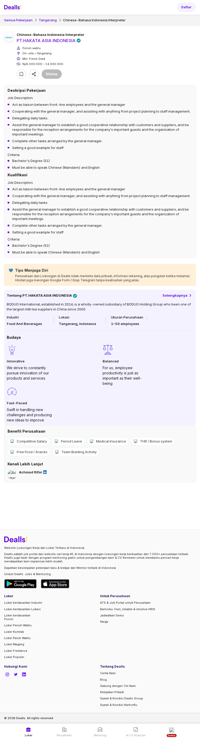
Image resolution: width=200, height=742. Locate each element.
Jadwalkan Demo (112, 615)
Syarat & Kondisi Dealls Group (121, 698)
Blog (103, 679)
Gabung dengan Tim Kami (118, 686)
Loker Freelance (15, 651)
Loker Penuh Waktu (18, 625)
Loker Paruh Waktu (17, 638)
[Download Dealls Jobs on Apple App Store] (55, 583)
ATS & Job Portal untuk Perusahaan (125, 602)
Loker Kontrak (14, 632)
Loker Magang (14, 644)
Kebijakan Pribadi (112, 692)
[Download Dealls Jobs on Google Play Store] (20, 583)
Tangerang (48, 20)
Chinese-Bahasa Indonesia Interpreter (94, 20)
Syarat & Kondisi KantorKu (118, 705)
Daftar (186, 7)
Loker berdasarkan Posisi (17, 617)
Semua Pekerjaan (18, 20)
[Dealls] (13, 7)
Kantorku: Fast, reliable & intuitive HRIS (127, 609)
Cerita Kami (108, 673)
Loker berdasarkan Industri (23, 602)
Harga (104, 621)
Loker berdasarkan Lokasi (22, 609)
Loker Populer (14, 657)
